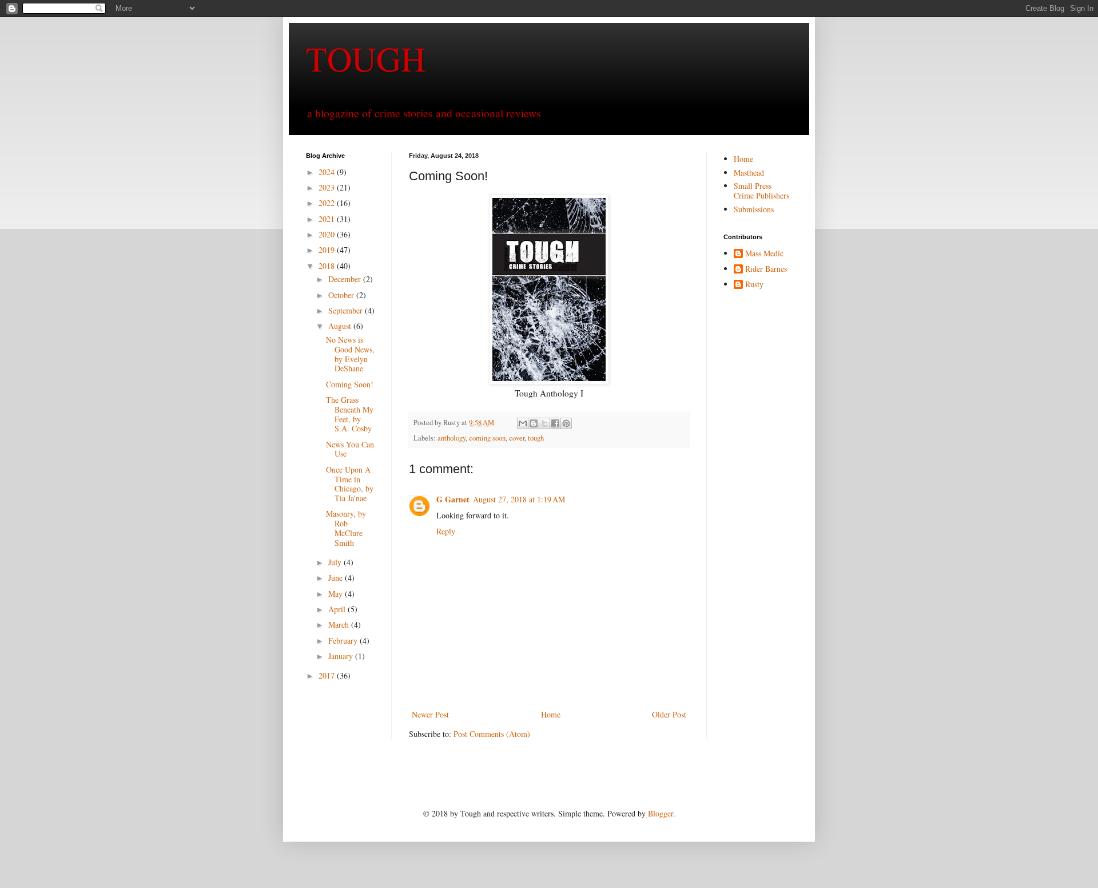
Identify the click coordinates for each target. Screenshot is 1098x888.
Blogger (660, 813)
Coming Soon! (349, 384)
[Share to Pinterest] (566, 423)
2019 (328, 249)
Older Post (669, 714)
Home (550, 714)
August (340, 325)
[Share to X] (544, 423)
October (342, 295)
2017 (328, 675)
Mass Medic (764, 254)
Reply (445, 531)
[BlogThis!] (533, 423)
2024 (328, 171)
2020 (328, 234)
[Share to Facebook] (555, 423)
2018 (328, 265)
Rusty (754, 285)
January (341, 656)
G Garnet (453, 499)
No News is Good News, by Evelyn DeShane (350, 354)
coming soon (487, 438)
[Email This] (522, 423)
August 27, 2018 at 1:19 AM (519, 499)
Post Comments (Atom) (491, 733)
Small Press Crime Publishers (761, 190)
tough (536, 438)
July (336, 562)
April (338, 609)
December (345, 278)
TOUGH (365, 58)
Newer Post (430, 714)
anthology (451, 438)
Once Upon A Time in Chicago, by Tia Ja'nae (349, 484)
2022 (328, 202)
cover (516, 438)
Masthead (749, 172)
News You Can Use (350, 449)
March (339, 624)
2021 (328, 218)
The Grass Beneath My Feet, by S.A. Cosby (349, 414)
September (346, 310)
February (344, 640)
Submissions (754, 209)
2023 (328, 187)
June (336, 577)
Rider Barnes (766, 269)
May (336, 593)
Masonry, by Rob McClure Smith (346, 528)
